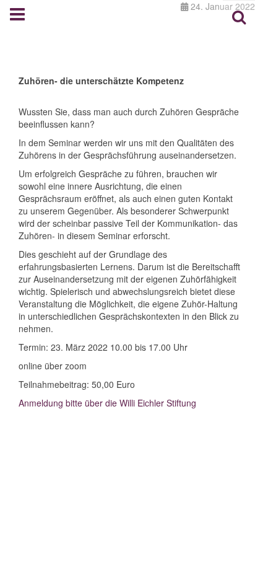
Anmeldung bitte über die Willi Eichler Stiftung (107, 403)
